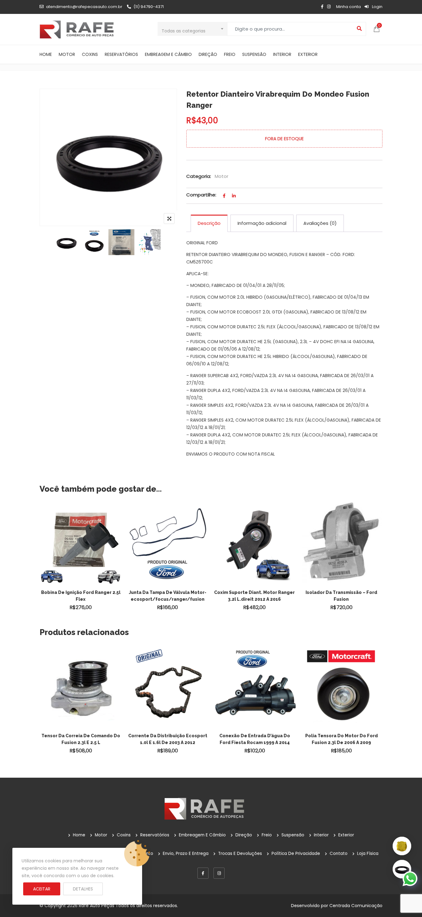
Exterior (308, 54)
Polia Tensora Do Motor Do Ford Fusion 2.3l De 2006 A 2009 (341, 739)
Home (46, 54)
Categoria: (198, 176)
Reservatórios (121, 54)
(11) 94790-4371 (148, 7)
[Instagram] (219, 873)
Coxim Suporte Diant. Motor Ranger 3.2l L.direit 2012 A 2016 (254, 596)
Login (376, 7)
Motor (67, 54)
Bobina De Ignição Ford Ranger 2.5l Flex (80, 596)
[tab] (209, 223)
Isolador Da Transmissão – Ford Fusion (341, 596)
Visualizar (84, 532)
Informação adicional (262, 223)
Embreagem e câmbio (168, 54)
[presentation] (44, 708)
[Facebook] (203, 873)
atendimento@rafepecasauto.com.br (84, 7)
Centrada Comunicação (355, 905)
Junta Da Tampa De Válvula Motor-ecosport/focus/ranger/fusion (167, 596)
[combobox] (192, 29)
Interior (282, 54)
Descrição (209, 223)
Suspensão (254, 54)
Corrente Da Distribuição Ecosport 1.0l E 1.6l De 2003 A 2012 (167, 739)
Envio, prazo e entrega (186, 853)
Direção (208, 54)
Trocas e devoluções (240, 853)
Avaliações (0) (320, 223)
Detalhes (83, 889)
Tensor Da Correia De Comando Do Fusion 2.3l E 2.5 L (80, 739)
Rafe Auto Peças (96, 905)
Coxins (90, 54)
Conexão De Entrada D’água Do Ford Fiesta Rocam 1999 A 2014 (254, 739)
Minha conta (348, 7)
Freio (229, 54)
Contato (339, 853)
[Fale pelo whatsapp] (410, 878)
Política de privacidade (296, 853)
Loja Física (367, 853)
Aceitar (41, 889)
